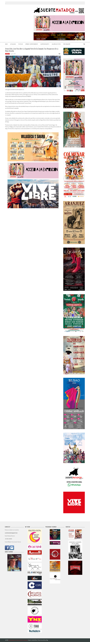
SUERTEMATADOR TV (44, 44)
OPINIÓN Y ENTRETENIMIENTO (31, 44)
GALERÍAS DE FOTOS (56, 44)
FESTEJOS (20, 44)
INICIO (6, 44)
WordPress (35, 640)
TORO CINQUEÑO (66, 44)
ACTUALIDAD (13, 44)
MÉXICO (7, 53)
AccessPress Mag (44, 640)
